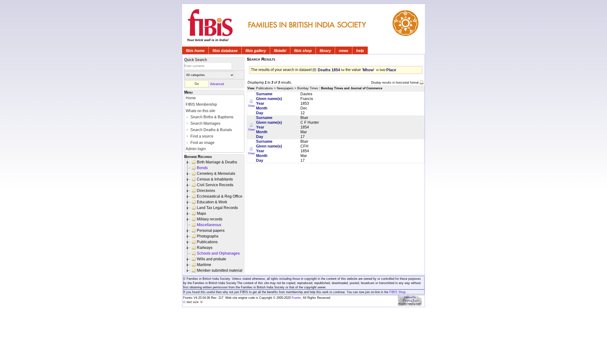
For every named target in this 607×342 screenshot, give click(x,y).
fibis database (225, 51)
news (343, 51)
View (251, 106)
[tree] (214, 216)
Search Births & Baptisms (211, 117)
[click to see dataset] (315, 70)
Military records (209, 219)
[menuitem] (214, 98)
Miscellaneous (209, 225)
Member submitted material (219, 270)
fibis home (195, 51)
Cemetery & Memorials (216, 173)
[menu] (214, 123)
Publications (207, 242)
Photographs (207, 236)
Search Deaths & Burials (210, 130)
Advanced (217, 84)
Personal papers (211, 230)
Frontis (296, 297)
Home (191, 98)
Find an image (202, 143)
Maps (201, 213)
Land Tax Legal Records (217, 208)
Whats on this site (200, 111)
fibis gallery (255, 51)
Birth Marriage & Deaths (217, 162)
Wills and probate (211, 259)
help (360, 51)
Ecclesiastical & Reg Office (219, 196)
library (325, 51)
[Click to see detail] (251, 101)
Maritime (204, 265)
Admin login (196, 149)
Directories (206, 191)
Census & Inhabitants (215, 179)
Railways (204, 248)
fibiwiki (280, 51)
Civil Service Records (215, 185)
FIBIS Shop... (398, 292)
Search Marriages (204, 123)
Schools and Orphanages (218, 253)
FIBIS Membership (201, 104)
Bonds (202, 168)
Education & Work (212, 202)
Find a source (201, 136)
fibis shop (303, 51)
